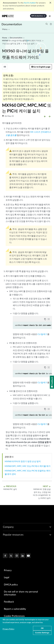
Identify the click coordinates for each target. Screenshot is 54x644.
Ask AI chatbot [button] (30, 3)
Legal (6, 577)
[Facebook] (5, 556)
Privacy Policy (8, 629)
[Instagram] (16, 556)
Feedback (9, 602)
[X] (11, 556)
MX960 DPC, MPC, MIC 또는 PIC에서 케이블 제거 (27, 466)
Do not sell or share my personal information (21, 593)
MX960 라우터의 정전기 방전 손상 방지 (23, 461)
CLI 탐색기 (42, 334)
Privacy (8, 570)
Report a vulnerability (15, 609)
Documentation (12, 24)
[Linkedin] (22, 556)
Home (4, 38)
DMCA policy (11, 585)
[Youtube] (28, 556)
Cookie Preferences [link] (14, 616)
